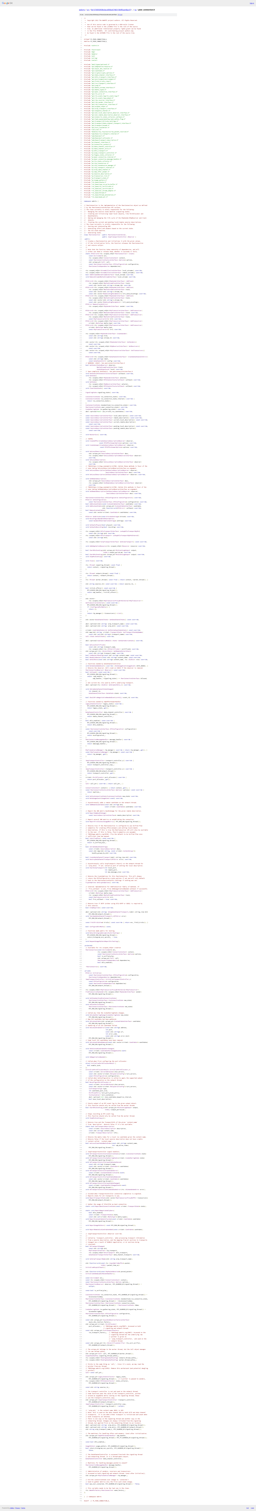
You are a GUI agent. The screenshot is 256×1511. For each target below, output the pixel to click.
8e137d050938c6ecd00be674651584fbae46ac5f (111, 10)
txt (247, 1508)
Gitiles (12, 1508)
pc (136, 10)
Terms (23, 1508)
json (252, 1508)
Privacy (17, 1508)
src (88, 10)
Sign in (252, 3)
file (120, 15)
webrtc (82, 10)
